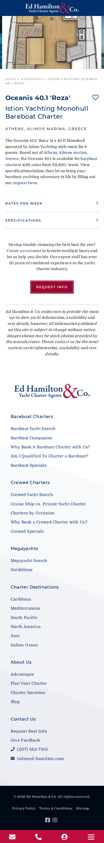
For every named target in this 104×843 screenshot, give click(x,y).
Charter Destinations (35, 587)
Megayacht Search (29, 560)
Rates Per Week (24, 203)
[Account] (65, 837)
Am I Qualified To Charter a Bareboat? (49, 456)
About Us (21, 662)
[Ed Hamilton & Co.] (52, 8)
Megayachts (24, 548)
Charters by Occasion (33, 513)
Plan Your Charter (29, 683)
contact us (64, 342)
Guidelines (22, 569)
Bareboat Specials (29, 465)
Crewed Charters (30, 482)
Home (10, 79)
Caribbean (21, 599)
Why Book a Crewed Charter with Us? (49, 522)
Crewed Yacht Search (32, 494)
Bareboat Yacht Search (33, 428)
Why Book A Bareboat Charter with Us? (50, 447)
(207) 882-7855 (32, 749)
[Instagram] (56, 821)
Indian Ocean (24, 645)
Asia (15, 635)
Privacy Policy (24, 808)
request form (25, 183)
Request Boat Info (29, 731)
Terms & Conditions (55, 808)
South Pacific (24, 617)
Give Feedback (25, 740)
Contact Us (23, 719)
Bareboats (32, 79)
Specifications (23, 220)
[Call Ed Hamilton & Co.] (39, 837)
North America (26, 626)
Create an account (23, 251)
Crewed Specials (27, 531)
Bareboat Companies (32, 438)
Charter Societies (28, 692)
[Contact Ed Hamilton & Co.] (13, 837)
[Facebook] (48, 821)
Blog (15, 701)
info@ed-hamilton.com (40, 758)
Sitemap (82, 808)
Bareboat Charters (32, 416)
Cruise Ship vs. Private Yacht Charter (48, 504)
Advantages (22, 674)
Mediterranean (26, 608)
